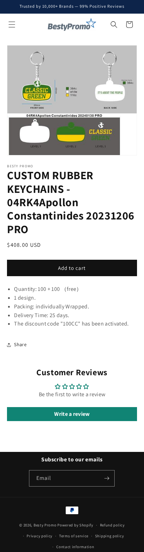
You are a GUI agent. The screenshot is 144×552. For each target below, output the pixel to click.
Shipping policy (109, 535)
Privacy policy (39, 535)
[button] (12, 24)
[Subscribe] (106, 478)
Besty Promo (45, 525)
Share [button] (20, 344)
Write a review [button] (71, 414)
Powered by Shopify (75, 525)
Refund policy (112, 525)
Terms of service (73, 535)
